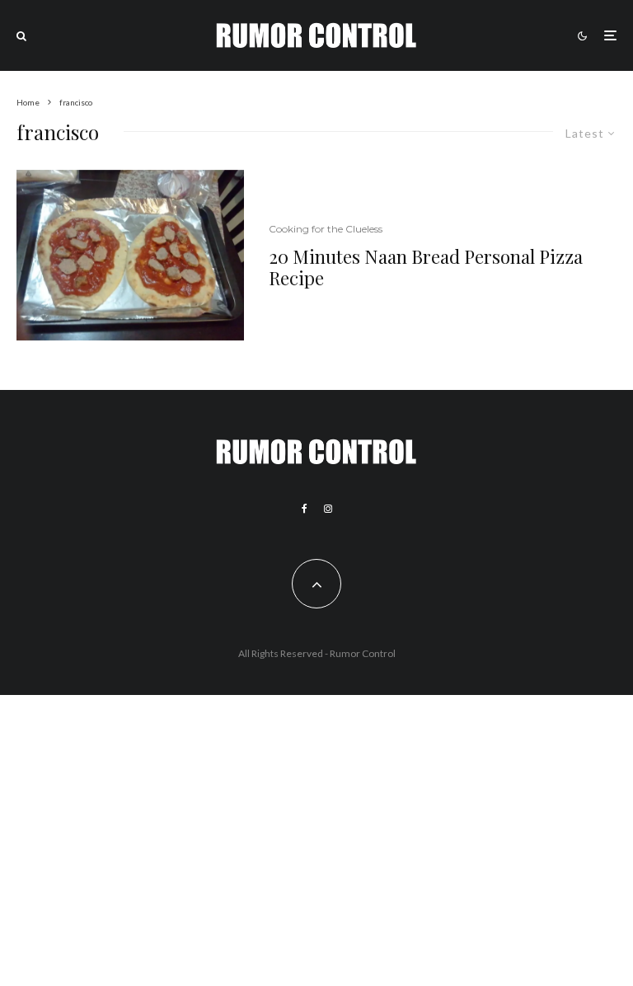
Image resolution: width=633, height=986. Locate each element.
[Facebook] (304, 508)
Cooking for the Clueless (325, 229)
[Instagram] (328, 508)
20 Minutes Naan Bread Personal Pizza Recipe (426, 267)
